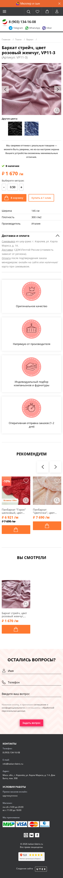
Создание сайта (24, 868)
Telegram (18, 27)
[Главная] (5, 22)
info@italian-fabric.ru (13, 763)
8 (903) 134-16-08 (22, 21)
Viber (49, 27)
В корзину (17, 197)
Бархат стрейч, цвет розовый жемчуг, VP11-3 (14, 614)
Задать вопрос (31, 723)
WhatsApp (34, 27)
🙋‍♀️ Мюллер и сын (28, 3)
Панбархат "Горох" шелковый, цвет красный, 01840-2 (14, 511)
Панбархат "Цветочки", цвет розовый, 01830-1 (44, 511)
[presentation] (5, 89)
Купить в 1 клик (41, 197)
